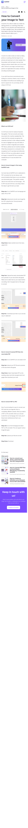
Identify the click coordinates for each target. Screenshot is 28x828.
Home (2, 6)
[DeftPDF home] (5, 2)
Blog (7, 6)
